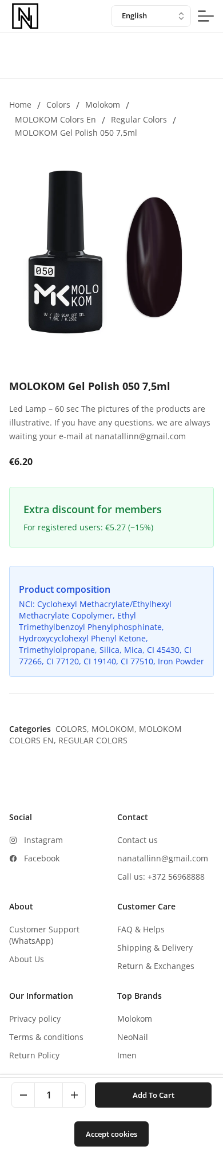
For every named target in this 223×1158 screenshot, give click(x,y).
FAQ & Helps (141, 929)
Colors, (73, 728)
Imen (127, 1055)
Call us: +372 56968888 (161, 876)
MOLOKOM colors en (55, 119)
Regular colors (139, 119)
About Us (26, 959)
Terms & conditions (46, 1036)
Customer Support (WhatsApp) (44, 935)
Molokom (102, 104)
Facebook (41, 858)
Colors (58, 104)
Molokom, (115, 728)
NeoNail (132, 1036)
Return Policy (34, 1055)
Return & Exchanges (155, 965)
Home (20, 104)
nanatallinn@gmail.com (162, 858)
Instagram (43, 839)
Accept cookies (111, 1134)
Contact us (137, 839)
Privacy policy (35, 1018)
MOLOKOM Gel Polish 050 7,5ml (76, 132)
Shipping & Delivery (155, 947)
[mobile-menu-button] (206, 16)
